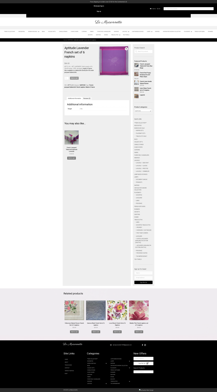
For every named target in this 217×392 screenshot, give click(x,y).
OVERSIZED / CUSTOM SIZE (143, 230)
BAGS (43, 31)
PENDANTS (139, 182)
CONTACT (67, 367)
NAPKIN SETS (140, 130)
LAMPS (148, 31)
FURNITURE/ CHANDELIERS (104, 31)
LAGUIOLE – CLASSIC (141, 165)
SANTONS (98, 34)
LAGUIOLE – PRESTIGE (142, 168)
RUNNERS (210, 31)
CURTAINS (84, 31)
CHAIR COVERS (74, 31)
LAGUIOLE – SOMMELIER (142, 171)
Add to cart (74, 78)
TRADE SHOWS (68, 365)
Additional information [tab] (74, 98)
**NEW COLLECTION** (9, 31)
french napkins (80, 87)
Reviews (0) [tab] (86, 98)
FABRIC (92, 31)
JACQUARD (139, 197)
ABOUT (66, 362)
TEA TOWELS (126, 34)
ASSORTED (139, 195)
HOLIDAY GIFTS (52, 31)
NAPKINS (157, 31)
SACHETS (90, 34)
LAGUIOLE (124, 31)
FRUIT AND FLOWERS (142, 233)
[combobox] (143, 110)
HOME (66, 359)
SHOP (66, 373)
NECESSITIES (21, 31)
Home (65, 40)
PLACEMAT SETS (140, 133)
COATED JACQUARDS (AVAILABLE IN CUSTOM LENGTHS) (141, 240)
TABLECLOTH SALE (141, 136)
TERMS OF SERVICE (69, 370)
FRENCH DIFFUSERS (200, 31)
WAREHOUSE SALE (32, 31)
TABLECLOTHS (114, 34)
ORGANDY (139, 227)
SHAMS (106, 34)
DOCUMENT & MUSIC (141, 179)
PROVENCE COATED (141, 253)
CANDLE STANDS (63, 31)
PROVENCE (139, 203)
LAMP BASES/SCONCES (137, 31)
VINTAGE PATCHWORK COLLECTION (172, 31)
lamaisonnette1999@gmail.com (122, 345)
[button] (126, 48)
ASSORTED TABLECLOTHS (143, 225)
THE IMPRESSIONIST (141, 256)
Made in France (90, 87)
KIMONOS (116, 31)
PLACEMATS (187, 31)
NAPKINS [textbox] (143, 111)
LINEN (137, 200)
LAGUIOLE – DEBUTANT (142, 162)
